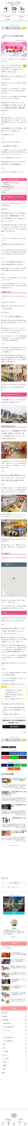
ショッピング (5, 747)
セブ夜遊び (20, 1119)
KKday (9, 692)
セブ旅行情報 (13, 747)
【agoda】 (12, 698)
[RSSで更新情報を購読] (14, 768)
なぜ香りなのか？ (7, 184)
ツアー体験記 (8, 1121)
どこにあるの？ (6, 190)
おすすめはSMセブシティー (8, 186)
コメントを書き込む (14, 883)
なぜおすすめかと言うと (8, 188)
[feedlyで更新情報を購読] (20, 765)
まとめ (3, 192)
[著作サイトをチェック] (7, 765)
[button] (22, 757)
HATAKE (14, 928)
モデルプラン (20, 1121)
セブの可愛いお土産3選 (8, 674)
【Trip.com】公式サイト (16, 694)
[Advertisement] (14, 860)
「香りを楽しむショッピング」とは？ (10, 182)
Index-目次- (12, 179)
